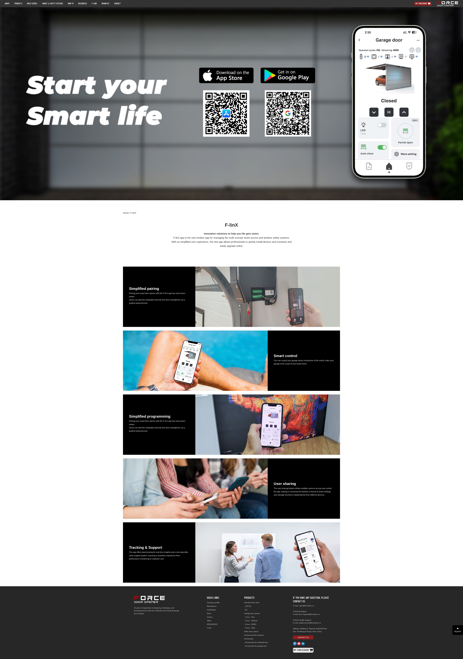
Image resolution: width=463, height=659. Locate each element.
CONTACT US (303, 637)
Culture (209, 617)
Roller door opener (251, 631)
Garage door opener (252, 613)
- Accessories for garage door (255, 646)
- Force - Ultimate (251, 621)
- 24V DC (247, 606)
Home (126, 213)
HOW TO (70, 3)
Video (209, 621)
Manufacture (212, 606)
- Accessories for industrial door (256, 642)
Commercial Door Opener (254, 635)
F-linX (133, 213)
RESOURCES (212, 624)
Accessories (248, 639)
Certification (211, 610)
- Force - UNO (249, 628)
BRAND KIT (105, 3)
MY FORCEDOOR (421, 3)
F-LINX (94, 3)
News (209, 613)
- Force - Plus (249, 617)
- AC (245, 610)
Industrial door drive (251, 603)
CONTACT (117, 3)
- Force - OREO (250, 624)
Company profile (213, 603)
